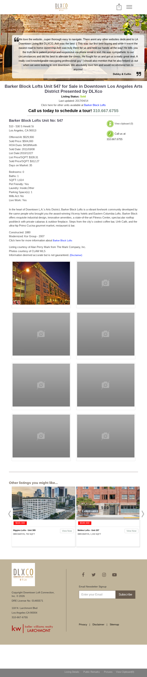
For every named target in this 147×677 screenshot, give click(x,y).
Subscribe (125, 594)
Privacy (83, 624)
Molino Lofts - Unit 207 (88, 530)
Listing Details (72, 672)
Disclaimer (98, 624)
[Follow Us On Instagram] (104, 574)
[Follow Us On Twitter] (93, 574)
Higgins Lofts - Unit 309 (24, 530)
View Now (67, 531)
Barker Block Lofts (95, 105)
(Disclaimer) (76, 255)
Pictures (108, 672)
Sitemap (114, 624)
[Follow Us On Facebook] (83, 574)
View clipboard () (124, 123)
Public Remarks (91, 672)
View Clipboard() (125, 672)
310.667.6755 (105, 110)
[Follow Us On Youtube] (114, 574)
